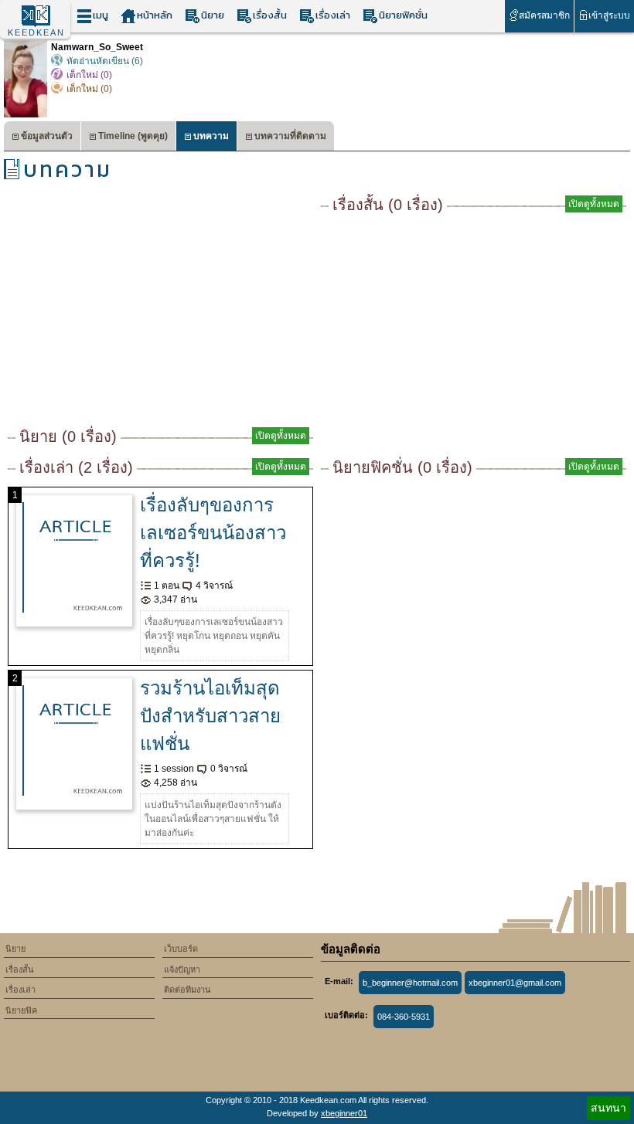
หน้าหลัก (154, 15)
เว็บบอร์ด (181, 948)
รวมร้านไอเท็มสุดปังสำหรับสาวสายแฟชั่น (210, 715)
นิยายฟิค (21, 1010)
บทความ (211, 136)
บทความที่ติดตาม (290, 136)
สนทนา (608, 1108)
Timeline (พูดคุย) (133, 136)
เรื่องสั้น (270, 15)
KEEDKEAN (36, 32)
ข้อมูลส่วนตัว (47, 136)
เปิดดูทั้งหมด (280, 435)
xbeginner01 (344, 1113)
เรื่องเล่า (332, 15)
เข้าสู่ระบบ (609, 15)
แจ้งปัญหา (182, 969)
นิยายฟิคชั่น (403, 15)
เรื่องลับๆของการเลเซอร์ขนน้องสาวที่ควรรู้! (213, 532)
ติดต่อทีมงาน (187, 989)
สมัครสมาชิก (544, 15)
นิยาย (212, 15)
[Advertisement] (160, 309)
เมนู (100, 15)
